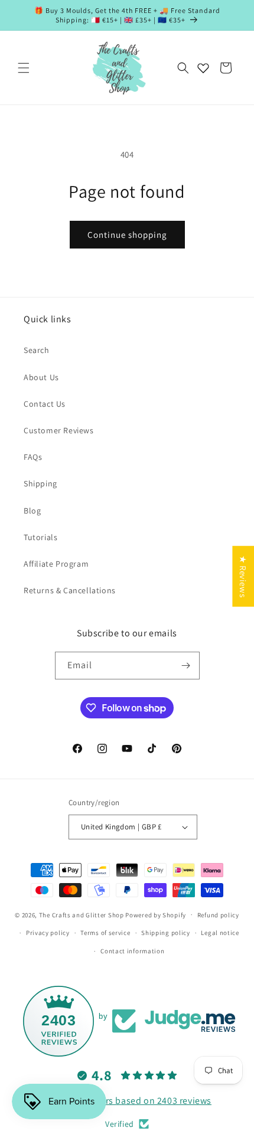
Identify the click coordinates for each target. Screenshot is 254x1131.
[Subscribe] (186, 665)
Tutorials (40, 537)
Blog (32, 510)
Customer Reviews (59, 430)
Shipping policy (165, 933)
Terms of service (105, 933)
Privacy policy (48, 933)
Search (37, 350)
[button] (24, 68)
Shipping (40, 483)
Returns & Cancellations (70, 590)
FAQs (33, 457)
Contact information (132, 951)
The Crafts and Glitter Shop (81, 914)
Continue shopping (127, 234)
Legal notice (220, 933)
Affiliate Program (56, 563)
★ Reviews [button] (243, 576)
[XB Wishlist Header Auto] (203, 68)
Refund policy (218, 915)
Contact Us (45, 403)
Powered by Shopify (155, 914)
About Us (41, 377)
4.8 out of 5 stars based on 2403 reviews (127, 1100)
